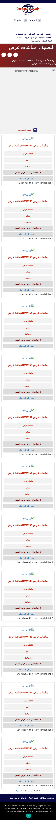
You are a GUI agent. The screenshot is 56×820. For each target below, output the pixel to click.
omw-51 (28, 494)
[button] (15, 55)
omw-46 (28, 770)
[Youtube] (28, 1)
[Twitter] (32, 1)
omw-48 (28, 658)
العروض (40, 34)
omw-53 (28, 386)
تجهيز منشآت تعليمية (36, 60)
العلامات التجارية (45, 37)
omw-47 (28, 714)
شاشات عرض (28, 154)
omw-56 (28, 223)
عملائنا (19, 37)
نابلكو (28, 160)
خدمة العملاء (47, 41)
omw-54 (28, 334)
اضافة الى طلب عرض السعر (27, 172)
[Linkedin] (19, 1)
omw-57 (28, 167)
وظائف (43, 798)
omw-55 (28, 278)
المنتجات (31, 34)
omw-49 (28, 602)
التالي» (19, 790)
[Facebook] (36, 1)
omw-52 (28, 439)
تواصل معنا (35, 41)
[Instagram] (23, 1)
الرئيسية (49, 34)
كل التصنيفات (21, 34)
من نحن (34, 37)
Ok (28, 816)
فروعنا (26, 37)
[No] (52, 811)
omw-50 (28, 547)
